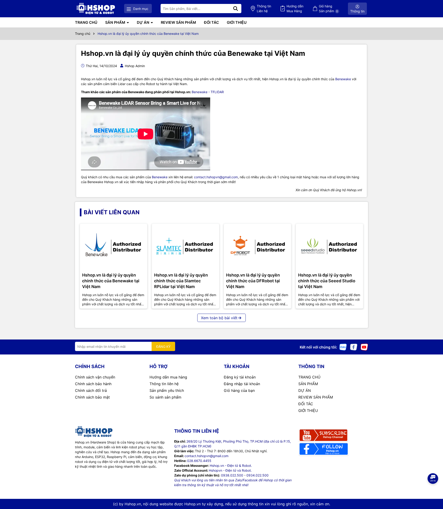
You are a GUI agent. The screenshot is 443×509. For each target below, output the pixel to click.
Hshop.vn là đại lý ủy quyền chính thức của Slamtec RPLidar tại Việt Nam (181, 281)
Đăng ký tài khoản (240, 377)
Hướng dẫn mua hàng (168, 377)
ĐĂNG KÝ (163, 346)
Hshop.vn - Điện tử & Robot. (231, 465)
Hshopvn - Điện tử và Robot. (230, 470)
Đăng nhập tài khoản (242, 383)
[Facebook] (353, 347)
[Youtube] (364, 347)
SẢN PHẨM (115, 22)
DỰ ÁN (143, 22)
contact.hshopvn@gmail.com (216, 177)
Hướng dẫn (295, 8)
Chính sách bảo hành (93, 383)
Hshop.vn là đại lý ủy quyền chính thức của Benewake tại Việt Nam (110, 281)
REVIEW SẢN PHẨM (178, 22)
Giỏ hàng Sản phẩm (328, 8)
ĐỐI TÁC (211, 22)
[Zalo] (343, 347)
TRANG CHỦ (86, 22)
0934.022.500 (257, 475)
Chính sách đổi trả (91, 390)
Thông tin (264, 8)
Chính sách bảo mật (92, 397)
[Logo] (95, 8)
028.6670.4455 (199, 461)
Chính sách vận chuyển (95, 377)
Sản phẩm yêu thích (167, 390)
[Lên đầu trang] (433, 490)
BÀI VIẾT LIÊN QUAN (112, 212)
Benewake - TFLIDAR (208, 92)
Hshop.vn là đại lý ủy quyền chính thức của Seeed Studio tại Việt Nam (326, 281)
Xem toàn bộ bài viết (219, 318)
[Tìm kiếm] (235, 8)
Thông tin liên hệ (164, 383)
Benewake (343, 79)
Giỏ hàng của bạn (239, 390)
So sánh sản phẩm (165, 397)
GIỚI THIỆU (237, 22)
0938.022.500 (232, 475)
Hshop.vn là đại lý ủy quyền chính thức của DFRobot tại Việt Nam (253, 281)
